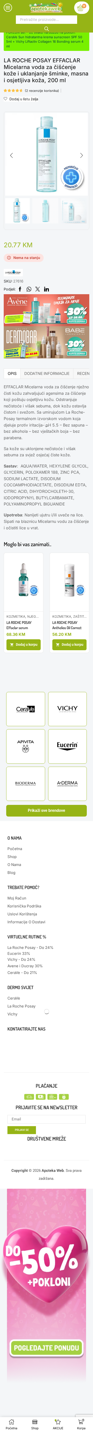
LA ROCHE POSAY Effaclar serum (18, 625)
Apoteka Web (53, 1170)
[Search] (46, 28)
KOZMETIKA (15, 616)
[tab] (12, 373)
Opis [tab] (12, 373)
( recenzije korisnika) (42, 91)
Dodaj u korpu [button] (26, 644)
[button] (11, 155)
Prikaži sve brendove (46, 810)
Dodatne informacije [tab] (46, 373)
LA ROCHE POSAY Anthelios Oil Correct (67, 625)
